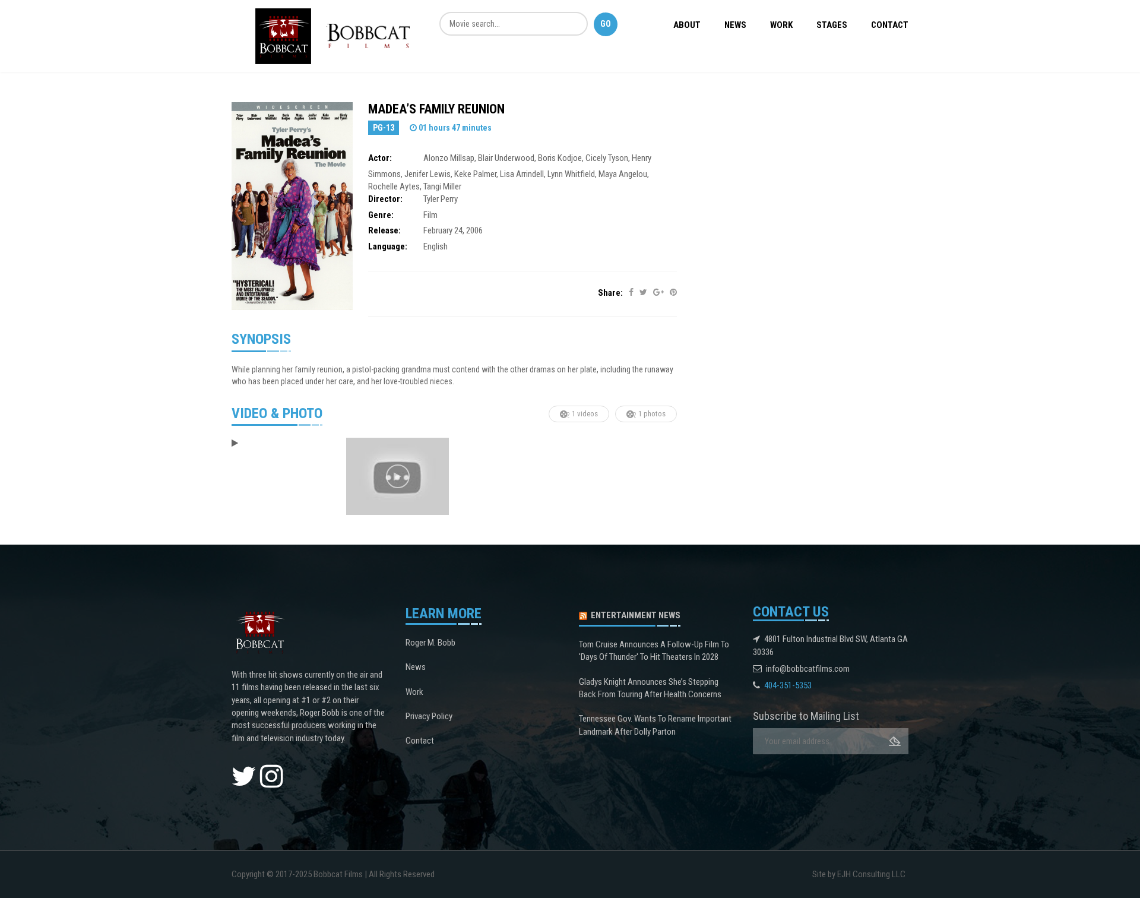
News (735, 25)
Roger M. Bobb (430, 642)
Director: (385, 199)
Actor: (380, 158)
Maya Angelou (622, 174)
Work (781, 25)
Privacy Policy (429, 716)
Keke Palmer (475, 174)
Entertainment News (635, 615)
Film (430, 215)
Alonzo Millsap (448, 158)
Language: (387, 246)
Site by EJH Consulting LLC (858, 874)
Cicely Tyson (606, 158)
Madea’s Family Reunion (436, 109)
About (687, 25)
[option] (283, 444)
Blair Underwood (506, 158)
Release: (384, 230)
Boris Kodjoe (560, 158)
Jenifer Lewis (427, 174)
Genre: (381, 215)
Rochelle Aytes (394, 186)
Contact (889, 25)
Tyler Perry (440, 199)
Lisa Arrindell (522, 174)
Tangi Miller (442, 186)
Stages (831, 25)
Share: (610, 292)
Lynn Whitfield (571, 174)
